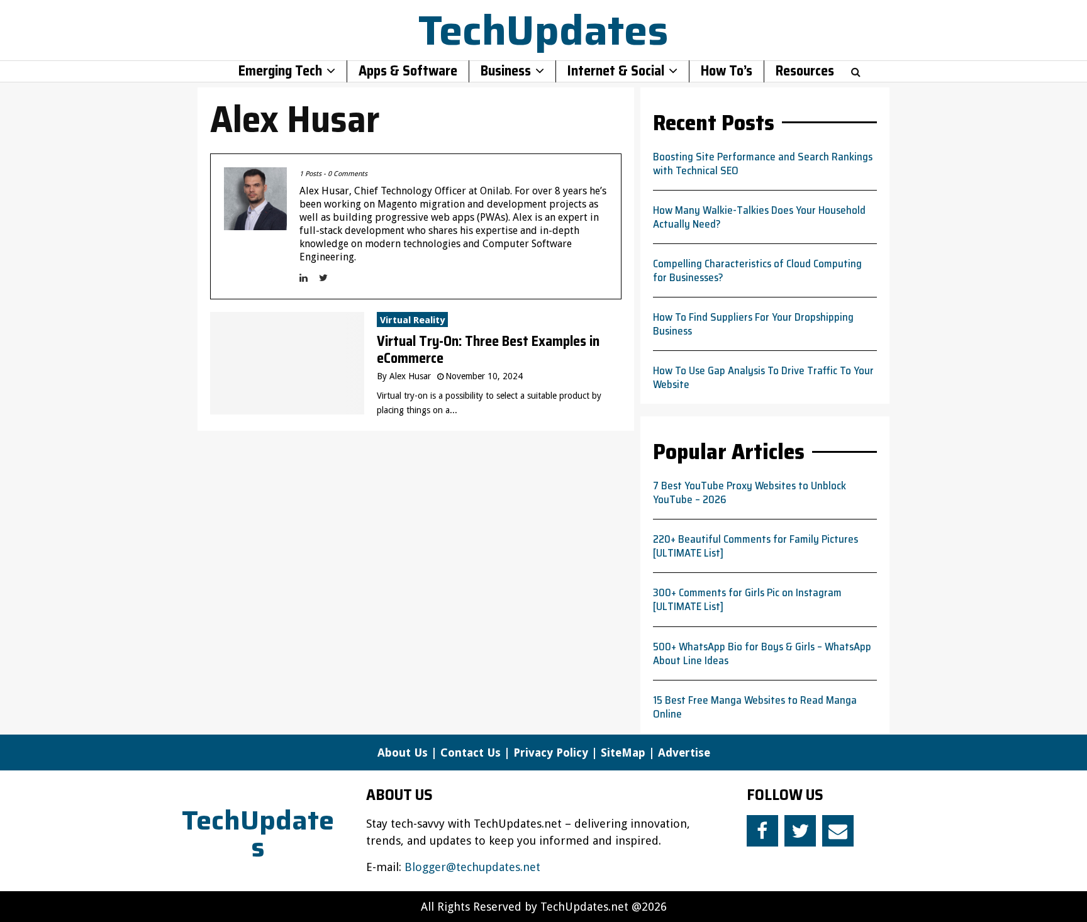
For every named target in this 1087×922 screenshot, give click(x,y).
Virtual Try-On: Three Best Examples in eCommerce (488, 350)
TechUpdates (543, 30)
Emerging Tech (280, 71)
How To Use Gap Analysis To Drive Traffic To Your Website (763, 377)
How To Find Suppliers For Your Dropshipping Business (753, 324)
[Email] (838, 831)
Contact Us (470, 752)
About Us (402, 752)
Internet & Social (615, 71)
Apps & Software (408, 71)
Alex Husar (410, 376)
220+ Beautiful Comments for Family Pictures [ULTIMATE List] (755, 546)
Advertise (684, 752)
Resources (805, 71)
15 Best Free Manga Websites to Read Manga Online (755, 707)
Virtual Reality (412, 320)
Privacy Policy (550, 752)
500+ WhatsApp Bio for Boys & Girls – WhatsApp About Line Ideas (762, 653)
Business (506, 71)
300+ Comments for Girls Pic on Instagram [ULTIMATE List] (747, 599)
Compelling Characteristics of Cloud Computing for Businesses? (757, 270)
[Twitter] (800, 831)
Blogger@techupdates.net (472, 867)
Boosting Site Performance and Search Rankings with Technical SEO (762, 163)
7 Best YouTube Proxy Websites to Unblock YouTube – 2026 (749, 492)
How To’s (726, 71)
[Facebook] (762, 831)
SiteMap (623, 752)
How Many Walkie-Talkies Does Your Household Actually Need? (759, 217)
